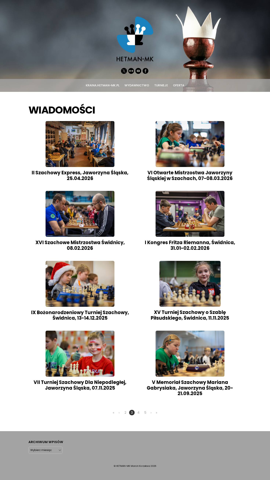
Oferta (178, 85)
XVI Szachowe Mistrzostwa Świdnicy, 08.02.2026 (80, 245)
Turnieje (161, 85)
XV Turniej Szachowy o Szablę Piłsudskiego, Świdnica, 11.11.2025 (190, 315)
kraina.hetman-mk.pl (103, 85)
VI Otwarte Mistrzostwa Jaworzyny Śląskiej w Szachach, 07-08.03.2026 (190, 175)
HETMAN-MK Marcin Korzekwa (133, 466)
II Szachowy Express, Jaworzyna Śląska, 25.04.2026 (80, 175)
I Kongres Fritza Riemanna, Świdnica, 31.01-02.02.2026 (190, 245)
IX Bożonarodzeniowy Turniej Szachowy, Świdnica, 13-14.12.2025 (80, 315)
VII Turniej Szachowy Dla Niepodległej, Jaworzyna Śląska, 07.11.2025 (80, 385)
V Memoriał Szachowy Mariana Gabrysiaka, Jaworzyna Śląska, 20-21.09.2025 (190, 388)
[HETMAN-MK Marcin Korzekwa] (135, 57)
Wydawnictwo (137, 85)
